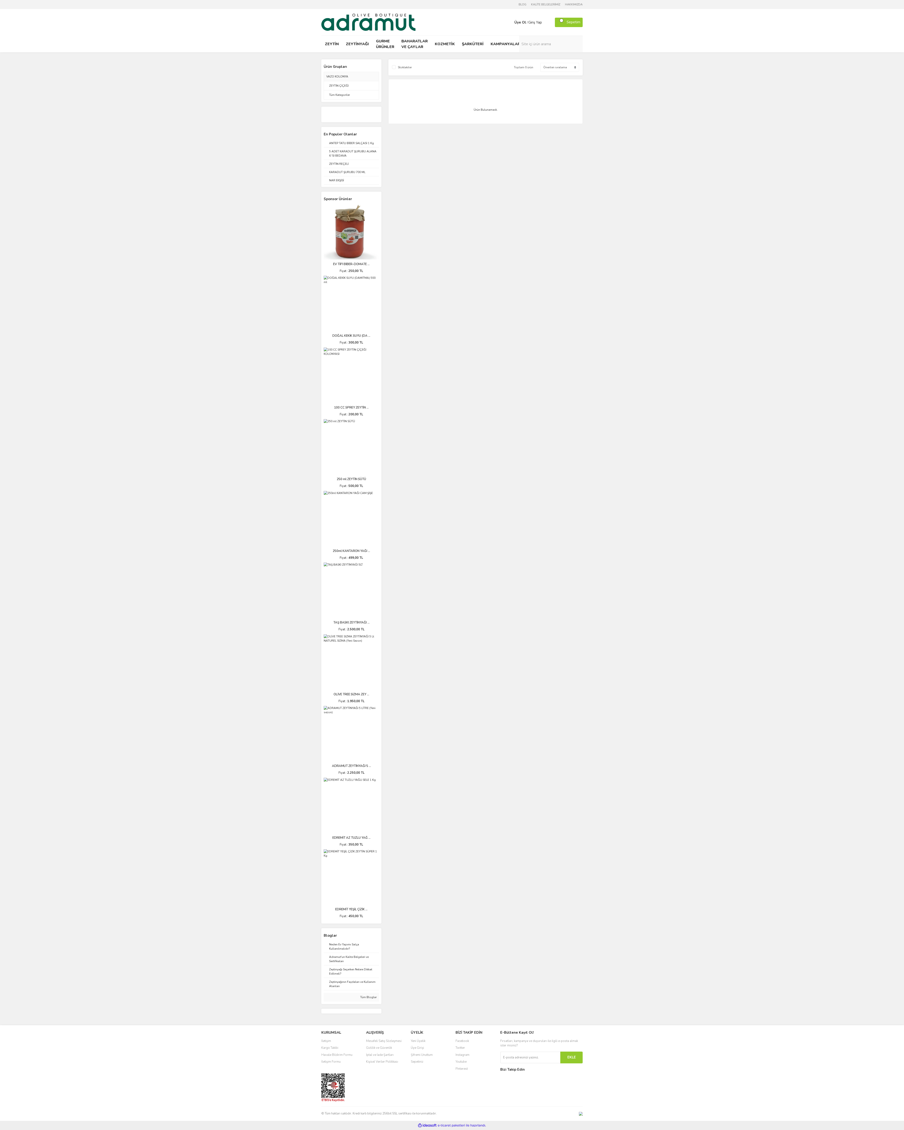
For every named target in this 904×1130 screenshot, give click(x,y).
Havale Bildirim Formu (336, 1055)
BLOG (522, 4)
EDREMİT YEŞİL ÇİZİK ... (351, 909)
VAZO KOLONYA (337, 76)
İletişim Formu (331, 1062)
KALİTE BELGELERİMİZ (545, 4)
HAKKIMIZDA (574, 4)
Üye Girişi (417, 1048)
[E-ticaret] (451, 1125)
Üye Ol (520, 22)
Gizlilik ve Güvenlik (379, 1048)
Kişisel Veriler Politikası (382, 1062)
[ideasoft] (427, 1125)
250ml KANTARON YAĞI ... (351, 551)
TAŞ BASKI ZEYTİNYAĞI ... (351, 622)
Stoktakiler (405, 67)
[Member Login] (510, 22)
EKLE (571, 1057)
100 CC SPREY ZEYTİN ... (351, 407)
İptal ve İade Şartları (380, 1055)
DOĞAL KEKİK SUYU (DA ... (351, 336)
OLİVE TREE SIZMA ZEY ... (351, 694)
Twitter (460, 1048)
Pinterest (462, 1069)
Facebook (462, 1041)
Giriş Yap (535, 22)
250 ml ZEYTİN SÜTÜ (351, 479)
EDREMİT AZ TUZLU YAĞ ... (351, 838)
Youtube (461, 1062)
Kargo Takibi (329, 1048)
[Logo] (368, 22)
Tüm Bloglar (368, 997)
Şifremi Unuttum (422, 1055)
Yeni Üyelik (418, 1041)
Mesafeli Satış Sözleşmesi (384, 1041)
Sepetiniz (417, 1062)
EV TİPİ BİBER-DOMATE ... (351, 264)
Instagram (462, 1055)
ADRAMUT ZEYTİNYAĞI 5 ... (351, 766)
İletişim (326, 1041)
